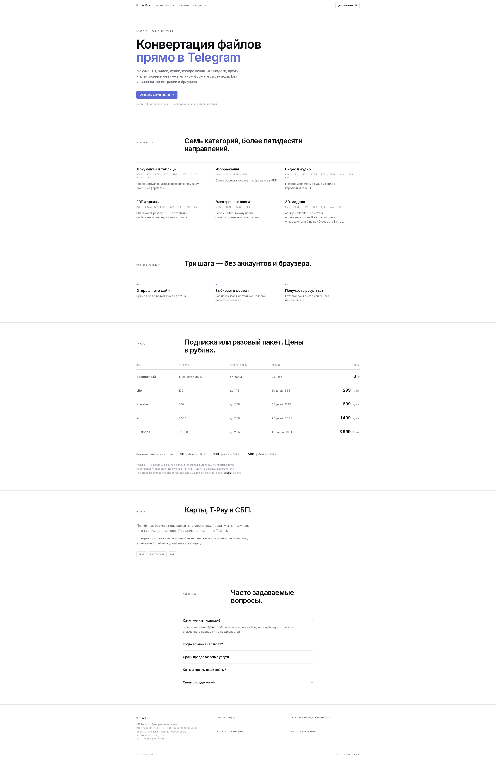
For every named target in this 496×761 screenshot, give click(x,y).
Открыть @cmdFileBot (157, 94)
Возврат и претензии (230, 731)
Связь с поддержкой (199, 682)
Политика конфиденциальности (310, 717)
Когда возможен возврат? (203, 644)
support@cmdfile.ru (303, 731)
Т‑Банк (355, 754)
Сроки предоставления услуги (206, 657)
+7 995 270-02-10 (153, 739)
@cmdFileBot (347, 5)
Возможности (165, 5)
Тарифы (184, 5)
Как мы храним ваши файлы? (204, 670)
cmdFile (143, 718)
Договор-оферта (227, 717)
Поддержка (200, 5)
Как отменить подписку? (201, 620)
